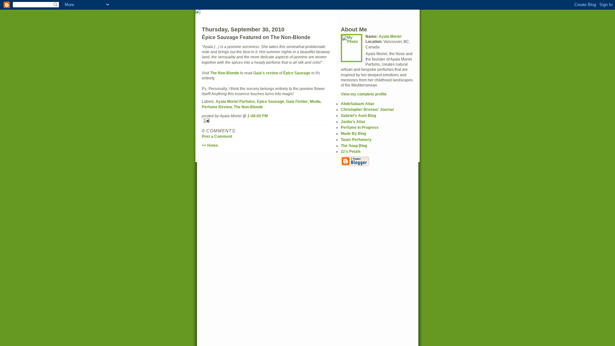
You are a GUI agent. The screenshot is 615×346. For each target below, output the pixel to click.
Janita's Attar (353, 121)
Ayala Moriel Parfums (235, 101)
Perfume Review (217, 107)
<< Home (210, 145)
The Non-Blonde (224, 73)
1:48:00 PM (257, 116)
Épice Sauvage (296, 73)
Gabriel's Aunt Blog (358, 115)
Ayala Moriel (390, 36)
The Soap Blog (354, 146)
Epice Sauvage (270, 101)
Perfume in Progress (360, 127)
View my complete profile (364, 94)
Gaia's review (265, 73)
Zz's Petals (351, 151)
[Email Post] (266, 121)
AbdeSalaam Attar (357, 104)
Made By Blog (353, 133)
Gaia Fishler (297, 101)
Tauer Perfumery (356, 139)
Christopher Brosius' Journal (367, 109)
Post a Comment (217, 136)
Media (315, 101)
